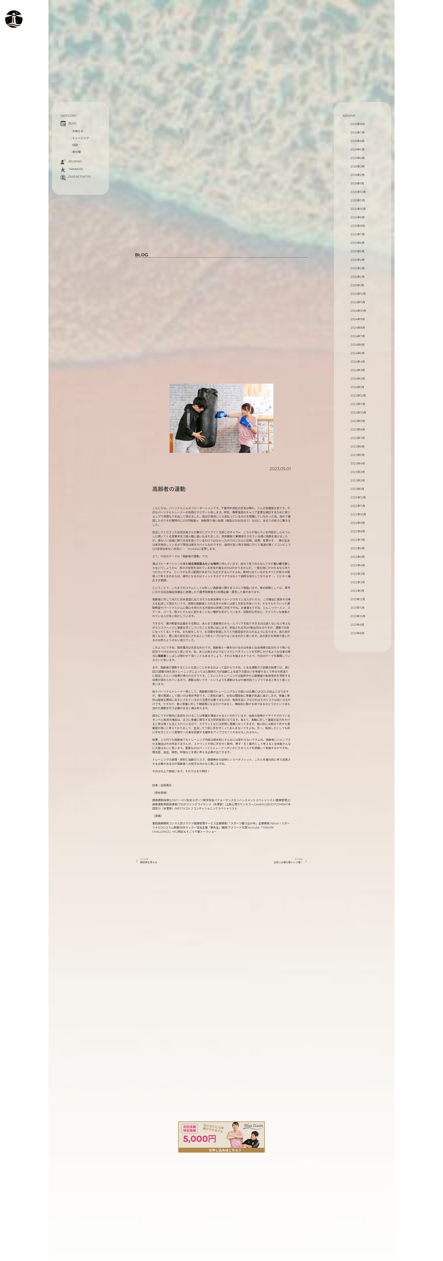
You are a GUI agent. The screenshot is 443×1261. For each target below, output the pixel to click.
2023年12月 (358, 395)
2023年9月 (357, 421)
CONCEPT (26, 13)
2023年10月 (358, 412)
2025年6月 (357, 243)
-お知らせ (77, 131)
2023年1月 (357, 489)
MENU (23, 21)
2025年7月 (357, 234)
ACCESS (20, 34)
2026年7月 (357, 132)
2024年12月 (358, 293)
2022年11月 (357, 506)
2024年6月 (357, 344)
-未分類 (76, 152)
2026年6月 (357, 141)
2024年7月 (357, 336)
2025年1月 (357, 285)
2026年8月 (357, 124)
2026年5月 (357, 149)
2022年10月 (358, 514)
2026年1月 (357, 183)
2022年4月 (357, 565)
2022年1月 (357, 590)
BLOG (72, 123)
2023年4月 (357, 463)
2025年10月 (358, 209)
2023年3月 (357, 472)
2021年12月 (357, 599)
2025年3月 (357, 268)
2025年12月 (358, 192)
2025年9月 (357, 217)
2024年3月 (357, 370)
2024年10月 (358, 310)
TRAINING (27, 17)
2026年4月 (357, 158)
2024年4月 (357, 361)
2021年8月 (357, 633)
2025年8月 (357, 226)
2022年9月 (357, 523)
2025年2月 (357, 276)
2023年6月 (357, 446)
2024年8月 (357, 327)
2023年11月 (357, 404)
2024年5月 (357, 353)
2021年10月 (357, 616)
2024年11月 (357, 302)
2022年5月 (357, 557)
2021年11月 (357, 607)
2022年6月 (357, 548)
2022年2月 (357, 582)
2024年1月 (357, 387)
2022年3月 (357, 574)
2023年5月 (357, 455)
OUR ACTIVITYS (79, 176)
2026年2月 (357, 175)
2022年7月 (357, 540)
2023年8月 (357, 429)
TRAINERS (75, 169)
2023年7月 (357, 438)
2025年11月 (357, 200)
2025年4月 (357, 260)
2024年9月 (357, 319)
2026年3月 (357, 166)
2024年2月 (357, 378)
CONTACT (22, 30)
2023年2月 (357, 480)
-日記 (74, 145)
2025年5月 (357, 251)
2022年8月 (357, 531)
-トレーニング (80, 138)
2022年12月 (358, 497)
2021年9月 (357, 624)
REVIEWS (75, 161)
